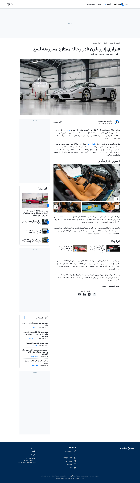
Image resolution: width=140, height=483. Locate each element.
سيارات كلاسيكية (33, 338)
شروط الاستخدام (46, 476)
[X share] (89, 294)
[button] (117, 207)
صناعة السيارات (33, 328)
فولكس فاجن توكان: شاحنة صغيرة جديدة (36, 362)
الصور (99, 4)
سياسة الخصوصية (94, 476)
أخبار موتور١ (97, 43)
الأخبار (109, 4)
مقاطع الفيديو (91, 4)
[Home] (120, 4)
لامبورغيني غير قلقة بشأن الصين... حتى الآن (35, 324)
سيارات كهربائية (34, 356)
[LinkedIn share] (84, 294)
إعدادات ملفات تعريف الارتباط (59, 476)
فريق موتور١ (102, 121)
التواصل (33, 455)
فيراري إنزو (91, 144)
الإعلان (33, 451)
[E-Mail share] (79, 294)
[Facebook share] (94, 294)
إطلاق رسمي (35, 365)
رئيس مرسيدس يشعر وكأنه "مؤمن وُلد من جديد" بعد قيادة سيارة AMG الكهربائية (35, 352)
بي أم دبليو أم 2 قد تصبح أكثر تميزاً (37, 343)
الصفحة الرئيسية (115, 43)
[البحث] (12, 4)
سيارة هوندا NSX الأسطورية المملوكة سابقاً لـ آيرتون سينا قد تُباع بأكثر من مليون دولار (35, 334)
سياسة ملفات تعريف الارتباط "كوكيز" (78, 476)
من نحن (33, 448)
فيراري (68, 130)
